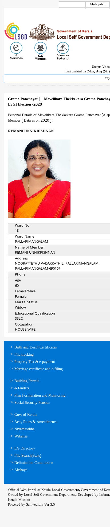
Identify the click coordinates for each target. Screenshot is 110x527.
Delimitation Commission (33, 463)
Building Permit (26, 381)
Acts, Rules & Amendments (35, 422)
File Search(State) (27, 456)
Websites (21, 436)
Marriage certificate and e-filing (38, 369)
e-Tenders (21, 388)
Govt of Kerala (25, 415)
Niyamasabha (24, 429)
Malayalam (98, 4)
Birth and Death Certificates (35, 347)
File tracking (24, 354)
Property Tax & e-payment (34, 362)
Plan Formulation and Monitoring (39, 395)
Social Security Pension (32, 403)
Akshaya (20, 470)
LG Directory (24, 448)
